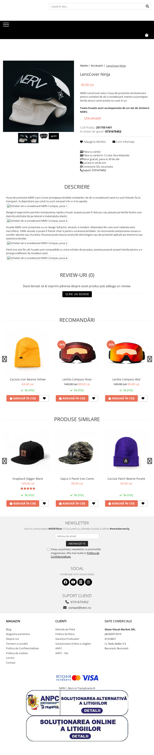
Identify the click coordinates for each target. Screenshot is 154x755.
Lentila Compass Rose (77, 379)
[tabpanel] (38, 96)
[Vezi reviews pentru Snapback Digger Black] (27, 488)
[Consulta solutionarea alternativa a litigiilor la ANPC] (77, 702)
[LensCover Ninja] (38, 96)
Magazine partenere (18, 634)
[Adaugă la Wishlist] (44, 398)
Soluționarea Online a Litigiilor (73, 643)
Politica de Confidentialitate (22, 648)
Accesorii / (98, 65)
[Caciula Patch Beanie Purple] (126, 452)
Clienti (61, 621)
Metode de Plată (65, 629)
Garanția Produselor (67, 639)
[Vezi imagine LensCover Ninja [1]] (33, 138)
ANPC (58, 648)
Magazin (13, 621)
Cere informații (125, 142)
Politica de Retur (65, 634)
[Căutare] (147, 6)
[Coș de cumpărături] (137, 41)
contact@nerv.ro (79, 608)
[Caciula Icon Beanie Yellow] (27, 352)
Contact (10, 662)
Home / (85, 65)
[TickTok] (80, 582)
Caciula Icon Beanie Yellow (28, 379)
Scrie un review (77, 294)
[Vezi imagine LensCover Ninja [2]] (43, 136)
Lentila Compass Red (126, 379)
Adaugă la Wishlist (94, 142)
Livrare (10, 658)
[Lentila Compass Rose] (77, 352)
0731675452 (79, 602)
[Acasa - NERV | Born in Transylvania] (23, 26)
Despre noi (12, 639)
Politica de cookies (17, 653)
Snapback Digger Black (27, 479)
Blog (8, 629)
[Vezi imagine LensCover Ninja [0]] (23, 138)
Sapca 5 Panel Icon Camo (77, 479)
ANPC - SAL (62, 653)
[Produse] (6, 26)
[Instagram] (88, 582)
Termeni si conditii (17, 643)
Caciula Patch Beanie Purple (126, 479)
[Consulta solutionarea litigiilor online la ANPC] (77, 728)
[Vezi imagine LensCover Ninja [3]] (54, 136)
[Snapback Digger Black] (27, 452)
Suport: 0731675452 (94, 170)
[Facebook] (65, 582)
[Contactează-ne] (127, 41)
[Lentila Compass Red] (126, 352)
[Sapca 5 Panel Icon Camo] (77, 452)
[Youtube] (73, 582)
